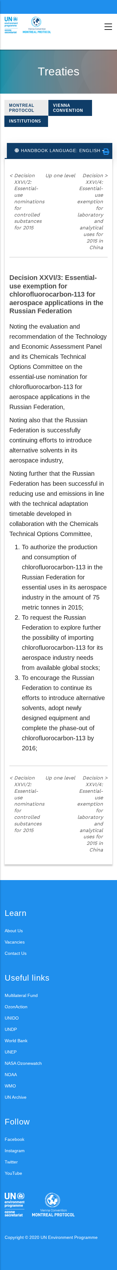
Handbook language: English (60, 150)
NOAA (11, 1074)
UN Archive (16, 1097)
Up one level (60, 175)
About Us (14, 930)
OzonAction (16, 1006)
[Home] (33, 25)
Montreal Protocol (21, 108)
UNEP (11, 1051)
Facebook (14, 1139)
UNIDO (12, 1018)
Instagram (15, 1150)
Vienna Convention (68, 108)
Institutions (25, 121)
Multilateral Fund (21, 995)
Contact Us (16, 953)
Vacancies (15, 941)
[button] (106, 151)
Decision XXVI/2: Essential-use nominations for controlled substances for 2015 (26, 201)
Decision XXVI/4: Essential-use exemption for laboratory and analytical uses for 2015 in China (92, 211)
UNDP (11, 1029)
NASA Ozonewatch (23, 1063)
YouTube (13, 1173)
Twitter (11, 1161)
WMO (10, 1085)
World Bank (16, 1040)
